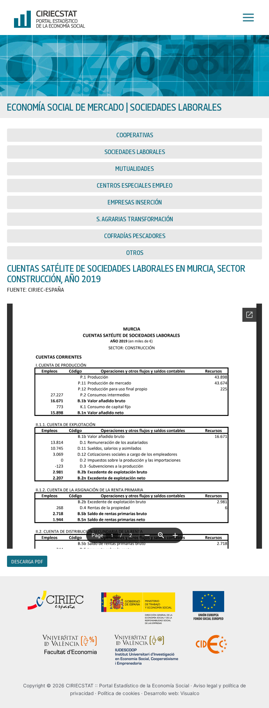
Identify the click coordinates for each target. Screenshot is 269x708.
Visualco (189, 693)
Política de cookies (119, 693)
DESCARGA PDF (27, 561)
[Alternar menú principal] (246, 17)
